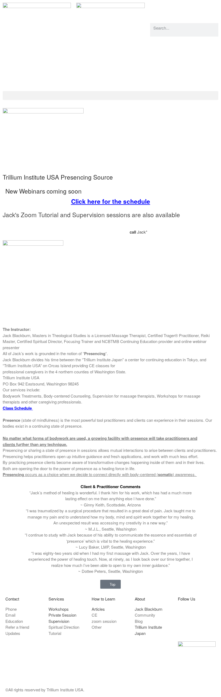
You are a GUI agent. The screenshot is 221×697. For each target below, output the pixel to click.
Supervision (127, 226)
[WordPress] (186, 9)
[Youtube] (171, 9)
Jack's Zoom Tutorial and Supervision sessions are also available (91, 214)
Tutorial (100, 226)
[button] (110, 95)
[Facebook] (157, 9)
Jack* (139, 232)
